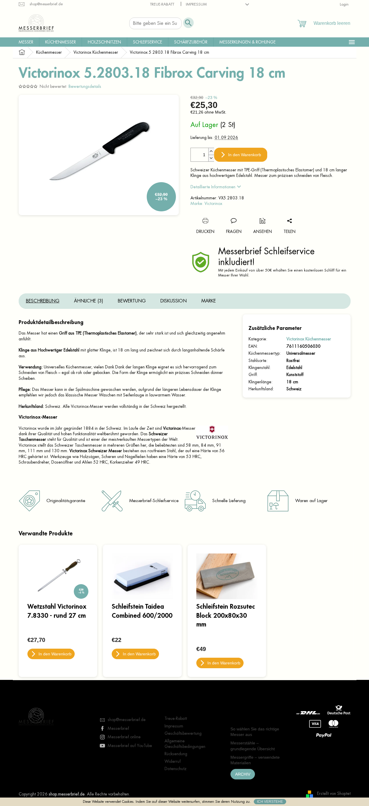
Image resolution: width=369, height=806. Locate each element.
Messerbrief (118, 728)
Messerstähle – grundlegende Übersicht (252, 746)
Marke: (206, 203)
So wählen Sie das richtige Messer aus (254, 732)
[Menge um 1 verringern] (211, 158)
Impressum (196, 4)
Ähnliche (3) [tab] (88, 301)
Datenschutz (176, 769)
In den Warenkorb (244, 154)
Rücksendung (176, 754)
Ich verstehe (270, 802)
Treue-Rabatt (162, 4)
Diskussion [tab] (173, 301)
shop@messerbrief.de (127, 720)
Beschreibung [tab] (43, 301)
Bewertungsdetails (85, 86)
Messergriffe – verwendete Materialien (255, 760)
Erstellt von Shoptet (334, 794)
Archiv (242, 774)
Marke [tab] (208, 301)
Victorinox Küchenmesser (308, 339)
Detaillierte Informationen (212, 187)
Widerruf (173, 761)
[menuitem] (26, 42)
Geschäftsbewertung (183, 733)
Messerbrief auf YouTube (130, 746)
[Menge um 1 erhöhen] (211, 151)
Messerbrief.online (124, 737)
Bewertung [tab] (132, 301)
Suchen (188, 23)
